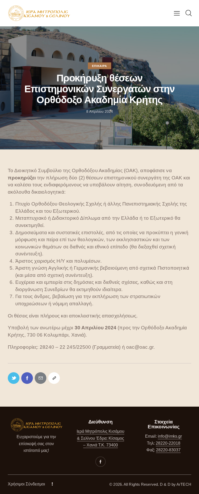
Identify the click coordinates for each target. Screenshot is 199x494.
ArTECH (183, 484)
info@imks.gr (170, 436)
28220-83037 (168, 450)
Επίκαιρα (99, 65)
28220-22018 (168, 443)
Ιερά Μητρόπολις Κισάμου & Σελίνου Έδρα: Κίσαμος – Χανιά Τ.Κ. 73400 (100, 438)
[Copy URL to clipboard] (54, 378)
